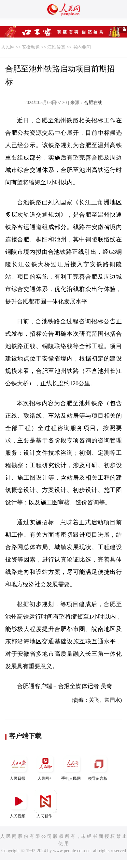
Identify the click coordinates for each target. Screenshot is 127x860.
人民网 (8, 47)
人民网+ (44, 778)
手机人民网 (71, 778)
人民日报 (17, 778)
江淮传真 (56, 47)
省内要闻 (82, 47)
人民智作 (44, 816)
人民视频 (17, 816)
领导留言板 (97, 778)
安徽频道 (31, 47)
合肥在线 (93, 102)
